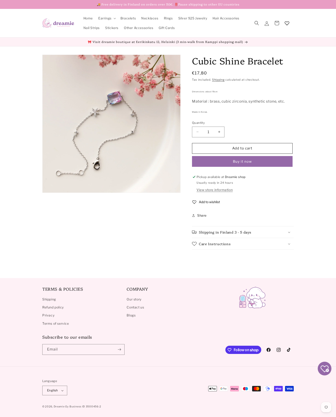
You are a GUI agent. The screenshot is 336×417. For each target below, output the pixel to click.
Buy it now (242, 161)
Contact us (135, 307)
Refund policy (53, 307)
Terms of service (55, 323)
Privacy (48, 315)
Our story (134, 299)
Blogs (131, 315)
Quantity (198, 123)
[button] (107, 18)
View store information (215, 190)
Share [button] (202, 215)
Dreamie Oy (61, 406)
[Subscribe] (119, 349)
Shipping (218, 79)
